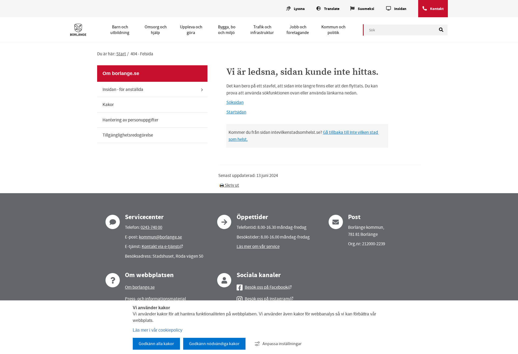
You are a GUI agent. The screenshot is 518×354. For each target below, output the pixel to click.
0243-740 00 (151, 227)
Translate (331, 8)
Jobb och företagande (298, 29)
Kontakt (437, 8)
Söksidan (235, 102)
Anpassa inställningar (282, 343)
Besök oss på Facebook (268, 287)
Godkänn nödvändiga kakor (214, 343)
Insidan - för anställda (123, 89)
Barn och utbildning (119, 29)
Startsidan (236, 112)
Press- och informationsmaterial (155, 299)
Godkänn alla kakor (156, 343)
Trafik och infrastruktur (262, 29)
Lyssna (299, 8)
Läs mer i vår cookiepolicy (157, 330)
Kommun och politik (333, 29)
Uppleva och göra (191, 29)
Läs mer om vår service (258, 246)
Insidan (400, 8)
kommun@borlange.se (160, 237)
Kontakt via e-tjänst (162, 246)
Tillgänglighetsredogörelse (128, 135)
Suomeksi (366, 8)
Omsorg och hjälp (156, 29)
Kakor (108, 104)
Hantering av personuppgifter (130, 120)
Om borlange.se (121, 73)
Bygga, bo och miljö (227, 29)
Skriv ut (231, 185)
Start (121, 54)
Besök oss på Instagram (269, 299)
